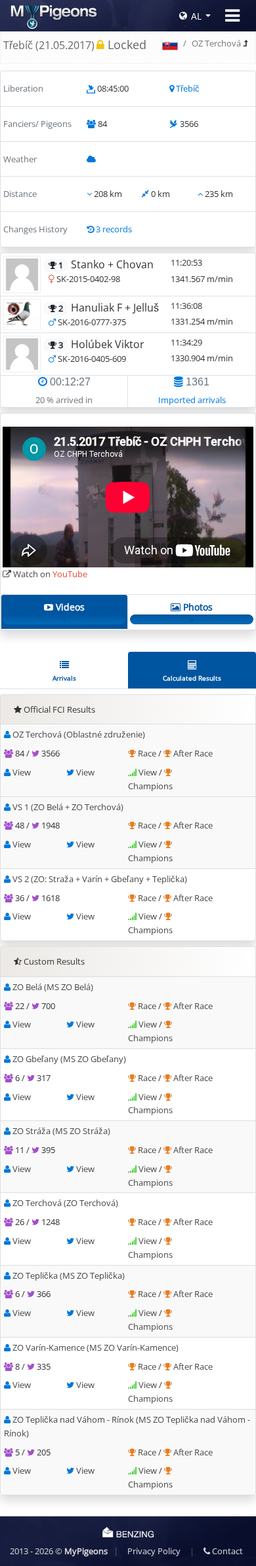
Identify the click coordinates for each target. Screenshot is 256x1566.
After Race (193, 753)
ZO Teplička (68, 1275)
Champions (150, 786)
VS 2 (99, 879)
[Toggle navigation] (232, 15)
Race (148, 753)
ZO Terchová (65, 1203)
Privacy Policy (154, 1551)
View (21, 772)
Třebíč (188, 88)
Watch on (49, 574)
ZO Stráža (61, 1131)
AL (196, 16)
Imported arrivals (192, 400)
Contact (226, 1551)
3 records (114, 229)
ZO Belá (52, 987)
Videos (69, 612)
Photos (197, 612)
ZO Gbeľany (69, 1059)
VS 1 (67, 807)
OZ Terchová (216, 43)
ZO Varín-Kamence (95, 1347)
